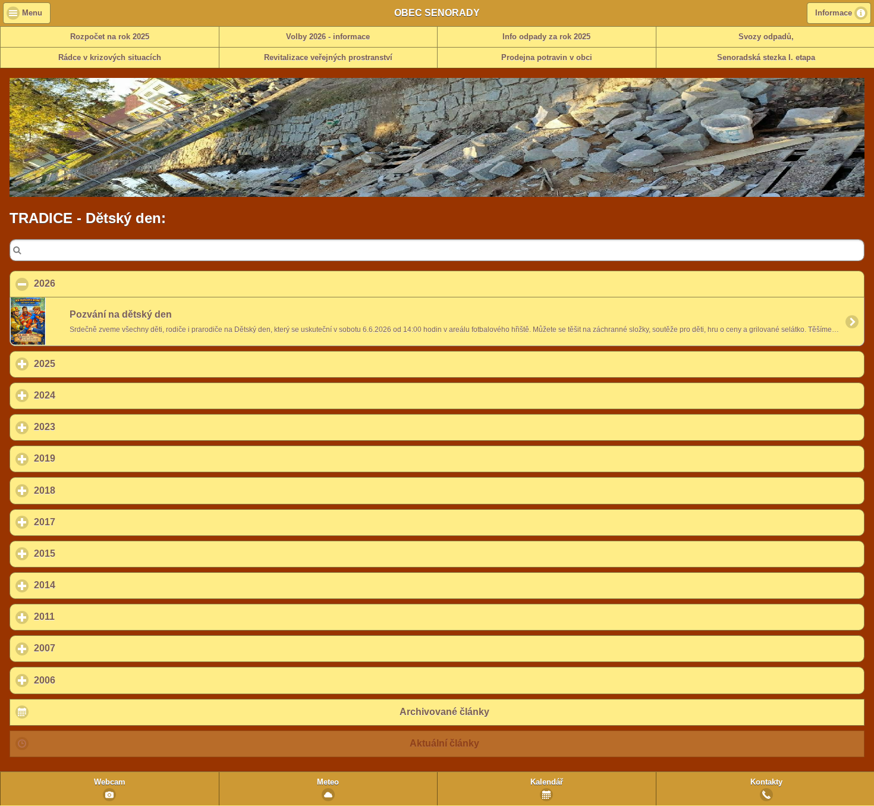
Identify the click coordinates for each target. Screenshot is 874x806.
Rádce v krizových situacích (109, 58)
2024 (100, 395)
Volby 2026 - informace (328, 37)
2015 (100, 553)
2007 (100, 648)
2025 (100, 364)
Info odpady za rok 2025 (546, 37)
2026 (102, 283)
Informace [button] (833, 13)
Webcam (109, 782)
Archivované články (444, 712)
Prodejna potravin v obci (546, 58)
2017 (100, 522)
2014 (100, 585)
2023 (100, 427)
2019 (100, 458)
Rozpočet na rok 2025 (109, 37)
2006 (100, 680)
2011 (99, 616)
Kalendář (546, 782)
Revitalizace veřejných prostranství (328, 58)
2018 (100, 490)
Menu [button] (32, 13)
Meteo (328, 782)
